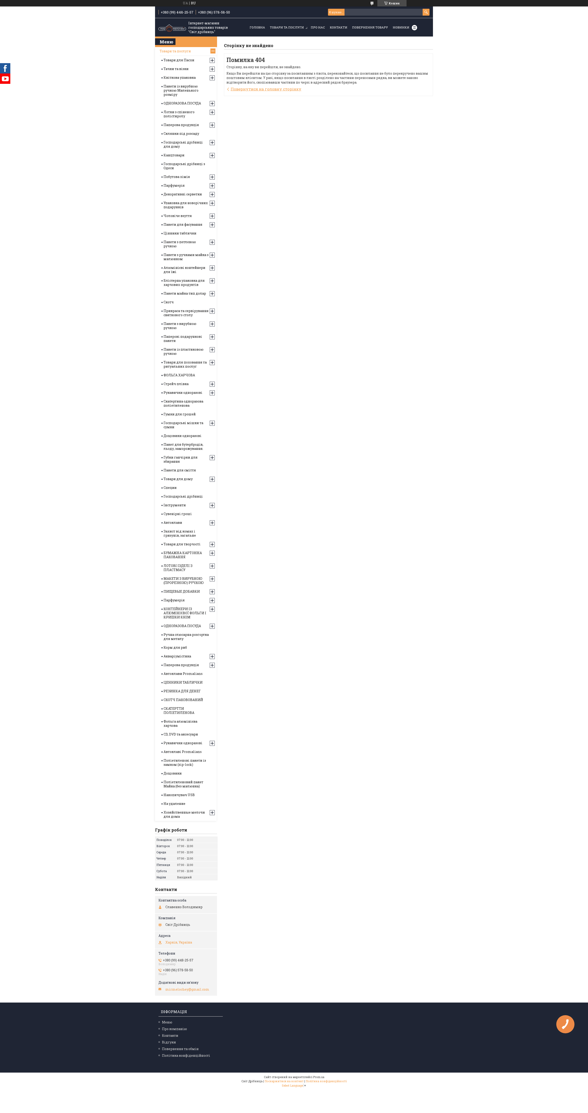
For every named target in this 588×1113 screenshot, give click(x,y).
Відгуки (169, 1042)
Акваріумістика (177, 656)
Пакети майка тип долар (185, 293)
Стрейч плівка (176, 384)
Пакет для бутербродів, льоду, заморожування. (183, 446)
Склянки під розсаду (181, 133)
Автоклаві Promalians (183, 752)
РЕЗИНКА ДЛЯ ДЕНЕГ (182, 691)
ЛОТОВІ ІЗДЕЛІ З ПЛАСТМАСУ (178, 568)
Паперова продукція (181, 125)
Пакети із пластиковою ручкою (184, 351)
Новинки (401, 27)
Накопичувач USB (179, 795)
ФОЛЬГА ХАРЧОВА (179, 375)
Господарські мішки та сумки (183, 425)
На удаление (174, 803)
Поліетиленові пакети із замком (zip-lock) (185, 762)
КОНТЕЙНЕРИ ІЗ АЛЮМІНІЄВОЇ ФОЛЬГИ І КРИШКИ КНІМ (185, 613)
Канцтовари (174, 155)
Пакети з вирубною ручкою (180, 325)
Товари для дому (178, 479)
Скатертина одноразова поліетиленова (183, 403)
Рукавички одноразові (183, 392)
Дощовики (173, 773)
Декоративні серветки (183, 194)
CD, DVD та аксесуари (181, 734)
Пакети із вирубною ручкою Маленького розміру (181, 90)
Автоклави (173, 522)
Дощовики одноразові (182, 436)
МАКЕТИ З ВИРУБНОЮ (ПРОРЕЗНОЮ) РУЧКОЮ (184, 580)
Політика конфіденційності (186, 1055)
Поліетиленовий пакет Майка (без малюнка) (183, 784)
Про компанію (174, 1029)
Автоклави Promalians (183, 673)
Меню (167, 1022)
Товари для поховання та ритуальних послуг (185, 364)
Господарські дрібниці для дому (183, 144)
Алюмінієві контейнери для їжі (184, 269)
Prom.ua (318, 1077)
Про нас (318, 27)
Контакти (338, 27)
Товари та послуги (287, 27)
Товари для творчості (182, 544)
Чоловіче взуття (178, 216)
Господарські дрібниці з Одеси (184, 166)
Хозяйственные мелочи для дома (184, 814)
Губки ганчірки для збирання (181, 459)
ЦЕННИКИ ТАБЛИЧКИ (183, 682)
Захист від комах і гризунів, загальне (180, 533)
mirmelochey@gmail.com (187, 989)
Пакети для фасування (183, 224)
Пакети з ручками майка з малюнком (186, 257)
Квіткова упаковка (180, 77)
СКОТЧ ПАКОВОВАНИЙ (183, 700)
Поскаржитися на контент (284, 1081)
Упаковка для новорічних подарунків (186, 205)
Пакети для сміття (180, 470)
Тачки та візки (176, 69)
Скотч (169, 302)
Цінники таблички (180, 233)
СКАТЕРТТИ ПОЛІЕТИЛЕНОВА (179, 710)
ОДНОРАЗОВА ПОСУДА (182, 103)
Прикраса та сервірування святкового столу (186, 313)
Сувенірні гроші (178, 514)
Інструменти (175, 505)
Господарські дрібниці (183, 496)
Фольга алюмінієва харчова (180, 723)
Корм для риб (175, 647)
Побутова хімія (177, 177)
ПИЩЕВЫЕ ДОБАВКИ (182, 591)
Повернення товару (370, 27)
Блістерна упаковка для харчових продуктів (184, 282)
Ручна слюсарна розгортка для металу (186, 636)
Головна (257, 27)
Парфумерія (174, 185)
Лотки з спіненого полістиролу (179, 114)
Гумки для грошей (180, 414)
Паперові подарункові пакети (183, 338)
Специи (170, 487)
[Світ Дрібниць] (172, 27)
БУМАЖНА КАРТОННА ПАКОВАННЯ (183, 555)
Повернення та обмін (180, 1049)
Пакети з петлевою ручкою (180, 244)
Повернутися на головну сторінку (266, 89)
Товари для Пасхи (179, 60)
